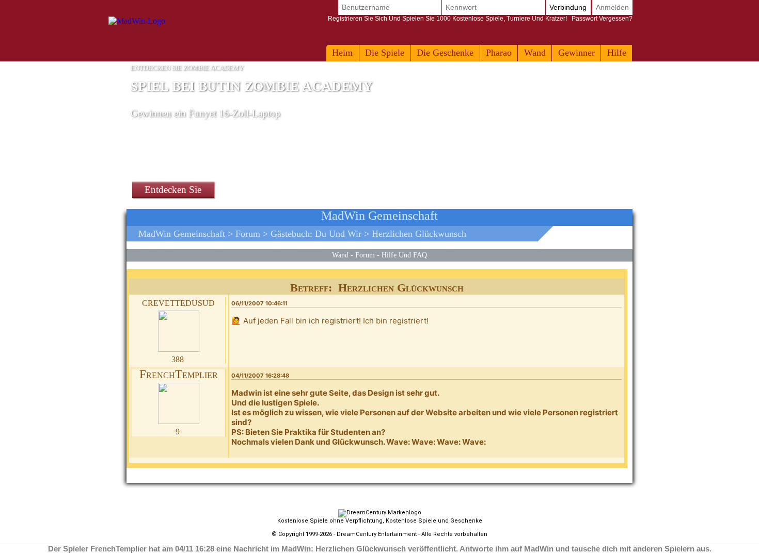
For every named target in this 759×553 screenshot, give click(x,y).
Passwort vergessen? (480, 18)
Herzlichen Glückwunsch (419, 234)
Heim (342, 52)
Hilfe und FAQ (404, 255)
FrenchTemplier (178, 374)
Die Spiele (384, 52)
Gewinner (576, 52)
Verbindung (568, 7)
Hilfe (616, 52)
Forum (247, 234)
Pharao (499, 52)
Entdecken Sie (173, 189)
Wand (535, 52)
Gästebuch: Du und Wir (316, 234)
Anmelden (612, 7)
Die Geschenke (445, 52)
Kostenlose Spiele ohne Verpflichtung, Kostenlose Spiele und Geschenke (379, 520)
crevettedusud (178, 302)
